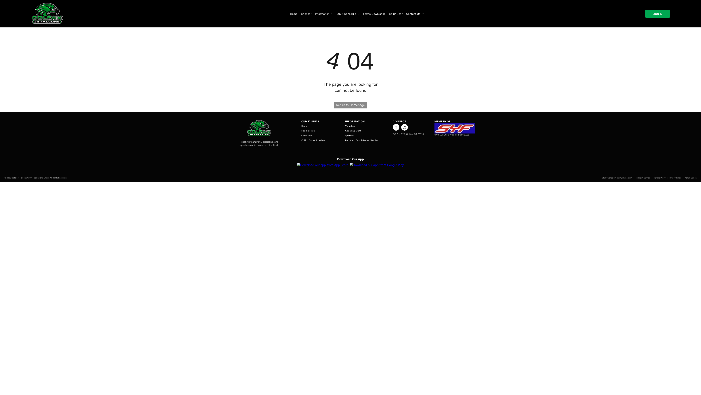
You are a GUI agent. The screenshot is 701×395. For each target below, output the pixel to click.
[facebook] (396, 127)
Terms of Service (642, 178)
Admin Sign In (691, 178)
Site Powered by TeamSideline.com (617, 178)
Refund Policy (660, 178)
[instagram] (404, 127)
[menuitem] (293, 14)
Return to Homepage (350, 105)
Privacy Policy (675, 178)
